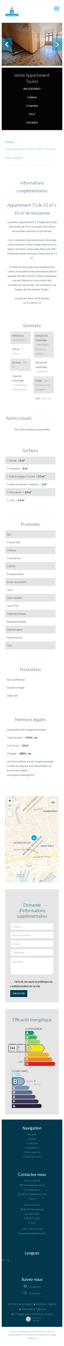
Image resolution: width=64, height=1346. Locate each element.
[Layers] (53, 802)
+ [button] (10, 800)
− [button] (10, 806)
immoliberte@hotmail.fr (32, 1233)
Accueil (9, 141)
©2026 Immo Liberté (20, 1304)
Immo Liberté (32, 1180)
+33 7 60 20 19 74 (32, 1228)
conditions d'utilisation (36, 1335)
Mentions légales (46, 1303)
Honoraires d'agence (34, 1308)
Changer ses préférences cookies (34, 1313)
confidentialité (14, 1335)
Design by (36, 1319)
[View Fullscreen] (9, 813)
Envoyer (19, 993)
